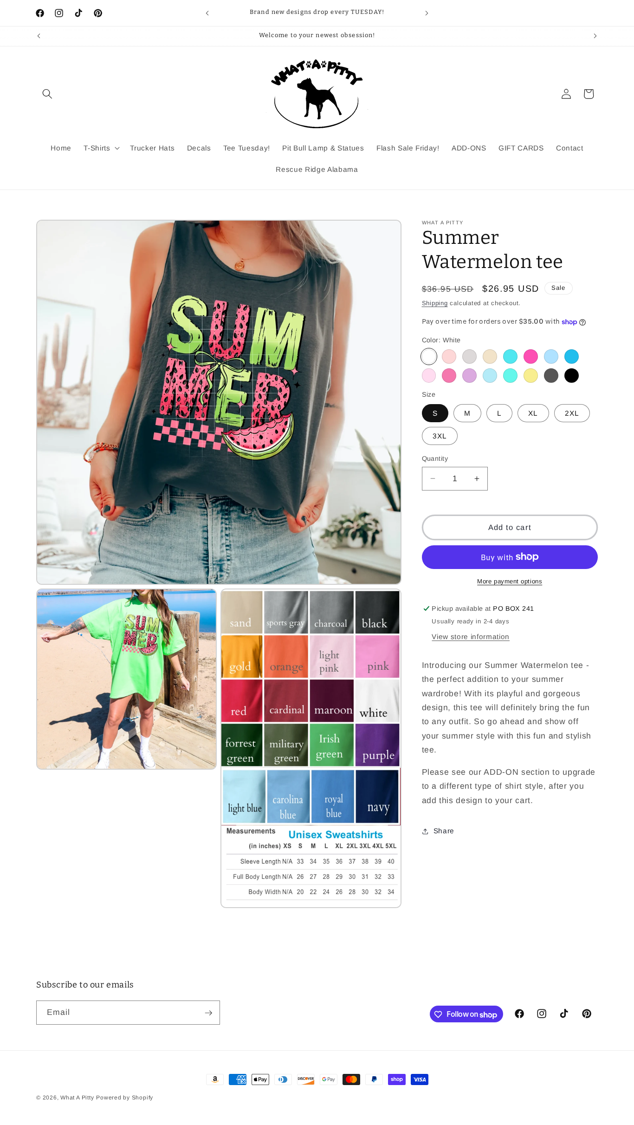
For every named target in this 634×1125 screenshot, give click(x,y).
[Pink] (531, 356)
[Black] (571, 375)
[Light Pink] (449, 356)
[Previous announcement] (207, 13)
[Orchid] (469, 375)
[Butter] (531, 375)
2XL (572, 413)
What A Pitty (77, 1097)
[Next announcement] (427, 13)
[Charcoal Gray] (551, 375)
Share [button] (443, 831)
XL (533, 413)
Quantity (435, 458)
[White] (429, 356)
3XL (440, 436)
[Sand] (490, 356)
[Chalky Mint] (510, 375)
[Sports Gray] (469, 356)
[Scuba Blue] (510, 356)
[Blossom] (429, 375)
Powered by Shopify (124, 1097)
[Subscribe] (208, 1013)
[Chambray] (490, 375)
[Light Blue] (551, 356)
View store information (471, 637)
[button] (47, 94)
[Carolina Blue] (571, 356)
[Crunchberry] (449, 375)
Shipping (435, 303)
